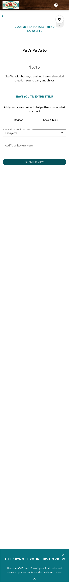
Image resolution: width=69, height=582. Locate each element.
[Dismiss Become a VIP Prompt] (63, 555)
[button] (4, 16)
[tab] (18, 120)
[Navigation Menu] (64, 5)
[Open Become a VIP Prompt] (34, 579)
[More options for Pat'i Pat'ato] (60, 19)
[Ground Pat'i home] (18, 5)
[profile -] (56, 5)
